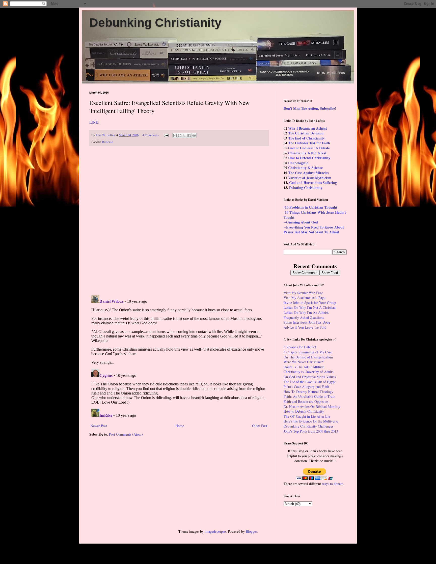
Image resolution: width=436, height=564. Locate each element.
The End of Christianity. (306, 138)
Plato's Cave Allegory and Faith (306, 386)
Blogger (251, 531)
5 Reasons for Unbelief (300, 347)
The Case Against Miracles (308, 172)
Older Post (259, 425)
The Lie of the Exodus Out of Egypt (310, 381)
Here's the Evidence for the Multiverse (311, 421)
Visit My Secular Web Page (303, 292)
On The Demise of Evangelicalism (308, 357)
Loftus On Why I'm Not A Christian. (310, 307)
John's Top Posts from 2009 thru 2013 (311, 431)
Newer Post (99, 425)
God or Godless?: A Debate (309, 148)
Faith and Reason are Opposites (306, 401)
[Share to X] (184, 135)
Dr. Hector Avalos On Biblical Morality (312, 406)
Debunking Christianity (155, 22)
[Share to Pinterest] (194, 135)
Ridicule (107, 142)
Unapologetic (298, 162)
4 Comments (151, 135)
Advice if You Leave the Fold (305, 327)
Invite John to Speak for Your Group (310, 302)
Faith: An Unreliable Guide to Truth (309, 396)
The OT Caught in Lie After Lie (307, 416)
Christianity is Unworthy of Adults (308, 371)
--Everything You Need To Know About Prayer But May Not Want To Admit (314, 229)
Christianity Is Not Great (307, 153)
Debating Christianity (305, 187)
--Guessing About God (301, 222)
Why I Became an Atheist (307, 128)
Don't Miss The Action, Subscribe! (310, 108)
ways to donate (332, 483)
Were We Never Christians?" (304, 361)
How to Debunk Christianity (304, 411)
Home (179, 425)
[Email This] (174, 135)
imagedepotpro (215, 531)
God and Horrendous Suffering (313, 182)
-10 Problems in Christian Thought (310, 207)
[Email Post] (165, 135)
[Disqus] (178, 220)
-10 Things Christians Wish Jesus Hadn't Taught (315, 215)
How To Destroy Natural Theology (308, 391)
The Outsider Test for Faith (309, 143)
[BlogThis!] (179, 135)
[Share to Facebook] (189, 135)
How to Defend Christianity (309, 157)
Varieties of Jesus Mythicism (309, 177)
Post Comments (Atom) (126, 434)
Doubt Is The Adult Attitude (304, 366)
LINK (93, 122)
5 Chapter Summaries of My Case (308, 352)
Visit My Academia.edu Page (304, 297)
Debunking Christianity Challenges (308, 426)
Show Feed (329, 273)
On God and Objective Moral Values (310, 376)
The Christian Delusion (305, 133)
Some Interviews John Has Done (307, 322)
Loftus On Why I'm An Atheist (306, 312)
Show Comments (304, 273)
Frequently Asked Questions (304, 317)
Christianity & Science (305, 167)
